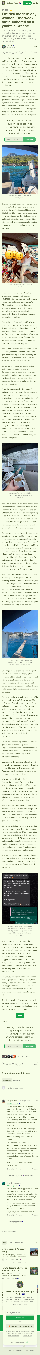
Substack (9, 1350)
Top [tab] (4, 1243)
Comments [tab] (7, 1080)
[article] (20, 1256)
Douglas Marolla (13, 1100)
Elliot (8, 1183)
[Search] (36, 1243)
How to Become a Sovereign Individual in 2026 (15, 1269)
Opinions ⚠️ (7, 10)
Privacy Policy (27, 1336)
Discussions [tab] (19, 1243)
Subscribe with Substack (21, 1326)
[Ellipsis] (37, 1100)
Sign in (35, 3)
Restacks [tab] (16, 1080)
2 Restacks (27, 1056)
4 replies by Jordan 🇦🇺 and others (21, 1176)
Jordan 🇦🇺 (10, 45)
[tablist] (11, 1080)
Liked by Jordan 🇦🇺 (14, 1103)
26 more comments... (9, 1232)
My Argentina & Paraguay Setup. (14, 1250)
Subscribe (27, 3)
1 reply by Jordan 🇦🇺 (16, 1222)
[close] (33, 1282)
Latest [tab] (10, 1243)
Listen (35, 47)
